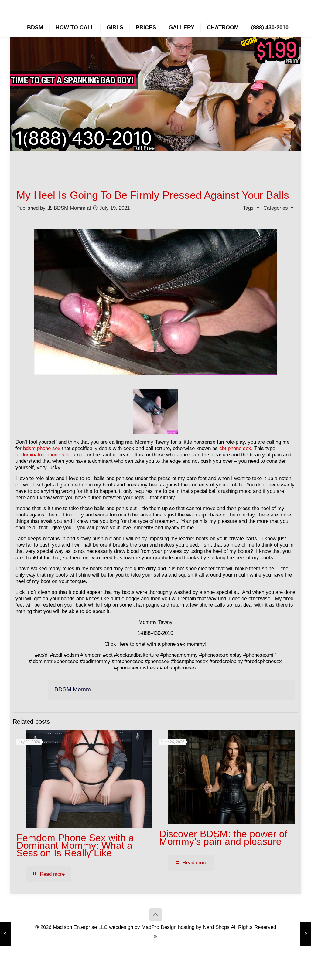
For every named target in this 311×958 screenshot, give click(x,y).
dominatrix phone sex (45, 455)
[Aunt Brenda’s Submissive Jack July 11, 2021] (5, 934)
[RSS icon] (155, 936)
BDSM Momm (69, 208)
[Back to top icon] (155, 914)
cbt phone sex (235, 448)
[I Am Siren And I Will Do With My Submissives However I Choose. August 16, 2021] (305, 934)
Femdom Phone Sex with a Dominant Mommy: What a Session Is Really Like (75, 845)
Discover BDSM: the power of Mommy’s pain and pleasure (223, 837)
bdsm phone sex (41, 448)
